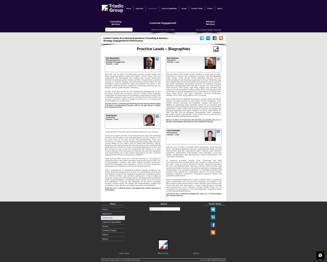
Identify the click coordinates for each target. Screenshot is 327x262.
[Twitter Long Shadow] (202, 38)
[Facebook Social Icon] (215, 38)
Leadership (107, 218)
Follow (105, 234)
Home (105, 209)
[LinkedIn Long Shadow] (208, 38)
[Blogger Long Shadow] (221, 38)
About (105, 239)
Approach (107, 213)
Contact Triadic (109, 230)
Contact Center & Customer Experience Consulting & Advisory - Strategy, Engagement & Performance (136, 39)
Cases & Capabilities (111, 222)
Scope (105, 226)
